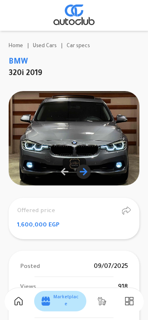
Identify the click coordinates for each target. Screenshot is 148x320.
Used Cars (45, 46)
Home (16, 46)
